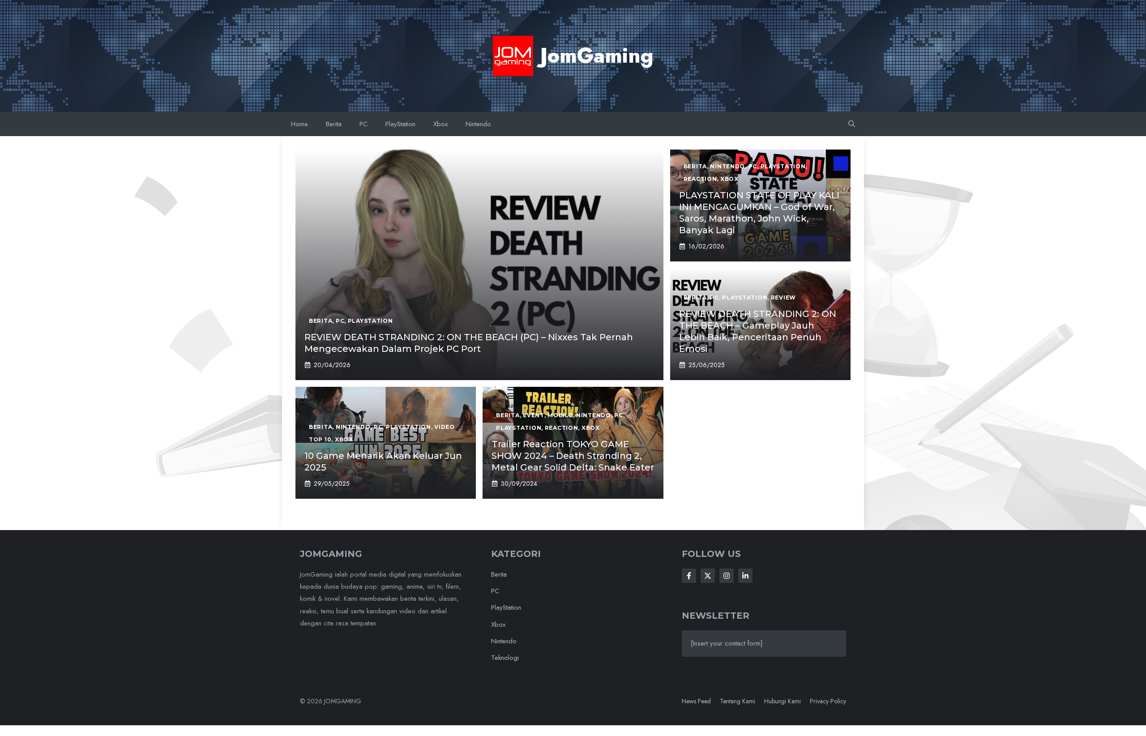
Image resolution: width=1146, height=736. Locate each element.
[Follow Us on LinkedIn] (745, 576)
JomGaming (596, 55)
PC (363, 124)
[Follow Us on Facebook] (689, 576)
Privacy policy (828, 701)
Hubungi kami (782, 701)
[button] (851, 124)
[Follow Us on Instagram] (726, 576)
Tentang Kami (737, 701)
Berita (334, 124)
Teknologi (505, 658)
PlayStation (400, 124)
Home (299, 124)
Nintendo (478, 124)
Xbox (440, 124)
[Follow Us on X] (708, 576)
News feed (696, 701)
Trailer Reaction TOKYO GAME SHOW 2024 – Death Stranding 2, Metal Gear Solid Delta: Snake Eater (573, 456)
